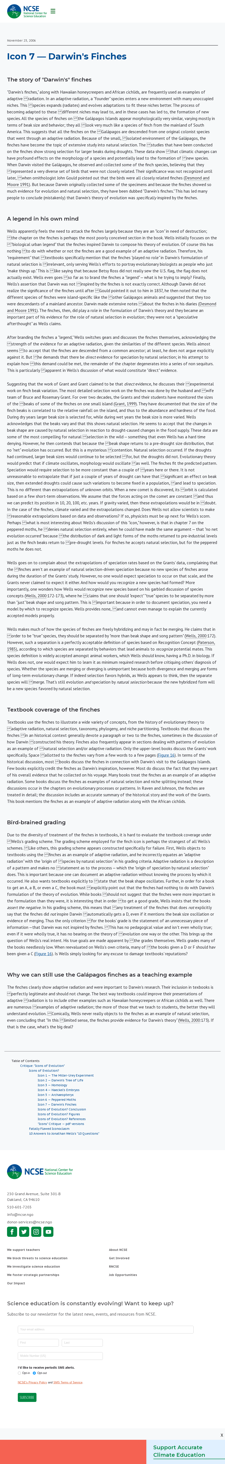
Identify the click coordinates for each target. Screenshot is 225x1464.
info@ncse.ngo (20, 1214)
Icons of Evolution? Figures (59, 1114)
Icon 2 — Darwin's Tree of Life (60, 1080)
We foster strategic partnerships (33, 1275)
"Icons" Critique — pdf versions (61, 1124)
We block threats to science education (37, 1258)
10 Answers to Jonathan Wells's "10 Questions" (64, 1134)
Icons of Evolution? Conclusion (62, 1109)
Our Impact (16, 1283)
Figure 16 (166, 755)
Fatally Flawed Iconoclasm (49, 1129)
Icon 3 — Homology (52, 1085)
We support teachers (23, 1250)
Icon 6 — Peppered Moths (57, 1100)
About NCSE (118, 1250)
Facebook (12, 1232)
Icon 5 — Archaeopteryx (56, 1095)
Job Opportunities (123, 1275)
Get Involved (119, 1258)
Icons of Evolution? (44, 1071)
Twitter (24, 1232)
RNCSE (114, 1267)
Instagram (36, 1232)
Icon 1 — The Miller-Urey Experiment (66, 1075)
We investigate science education (33, 1267)
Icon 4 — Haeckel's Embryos (59, 1090)
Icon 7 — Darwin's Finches (57, 1104)
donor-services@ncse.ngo (29, 1222)
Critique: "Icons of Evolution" (42, 1066)
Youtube (48, 1232)
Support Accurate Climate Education (179, 1451)
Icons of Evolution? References (62, 1119)
